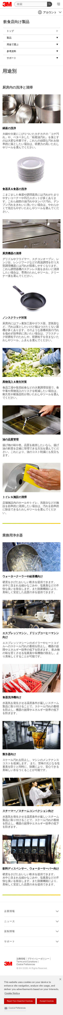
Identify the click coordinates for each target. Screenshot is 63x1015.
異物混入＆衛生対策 (15, 382)
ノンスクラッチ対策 (15, 317)
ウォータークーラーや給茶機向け (23, 576)
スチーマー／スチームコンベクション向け (28, 811)
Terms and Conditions (26, 962)
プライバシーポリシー (38, 959)
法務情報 (20, 959)
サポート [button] (9, 941)
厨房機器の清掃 (12, 253)
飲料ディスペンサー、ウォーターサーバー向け (31, 868)
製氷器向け (9, 754)
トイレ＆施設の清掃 (15, 497)
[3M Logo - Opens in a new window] (7, 4)
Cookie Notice (12, 993)
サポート (11, 58)
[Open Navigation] (58, 4)
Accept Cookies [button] (47, 1001)
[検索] (49, 4)
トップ (10, 31)
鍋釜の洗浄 (9, 128)
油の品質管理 (11, 439)
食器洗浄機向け (12, 697)
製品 (9, 38)
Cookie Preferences (25, 964)
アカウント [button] (50, 12)
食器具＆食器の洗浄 (15, 189)
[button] (15, 1008)
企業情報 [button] (9, 911)
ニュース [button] (9, 921)
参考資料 (11, 51)
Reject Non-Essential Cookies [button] (20, 1001)
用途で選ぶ (12, 44)
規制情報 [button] (9, 931)
